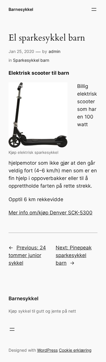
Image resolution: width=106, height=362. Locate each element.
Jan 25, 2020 (21, 51)
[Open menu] (93, 9)
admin (54, 51)
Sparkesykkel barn (31, 60)
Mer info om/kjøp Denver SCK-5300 (50, 213)
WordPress (47, 350)
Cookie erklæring (75, 350)
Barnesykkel (21, 9)
